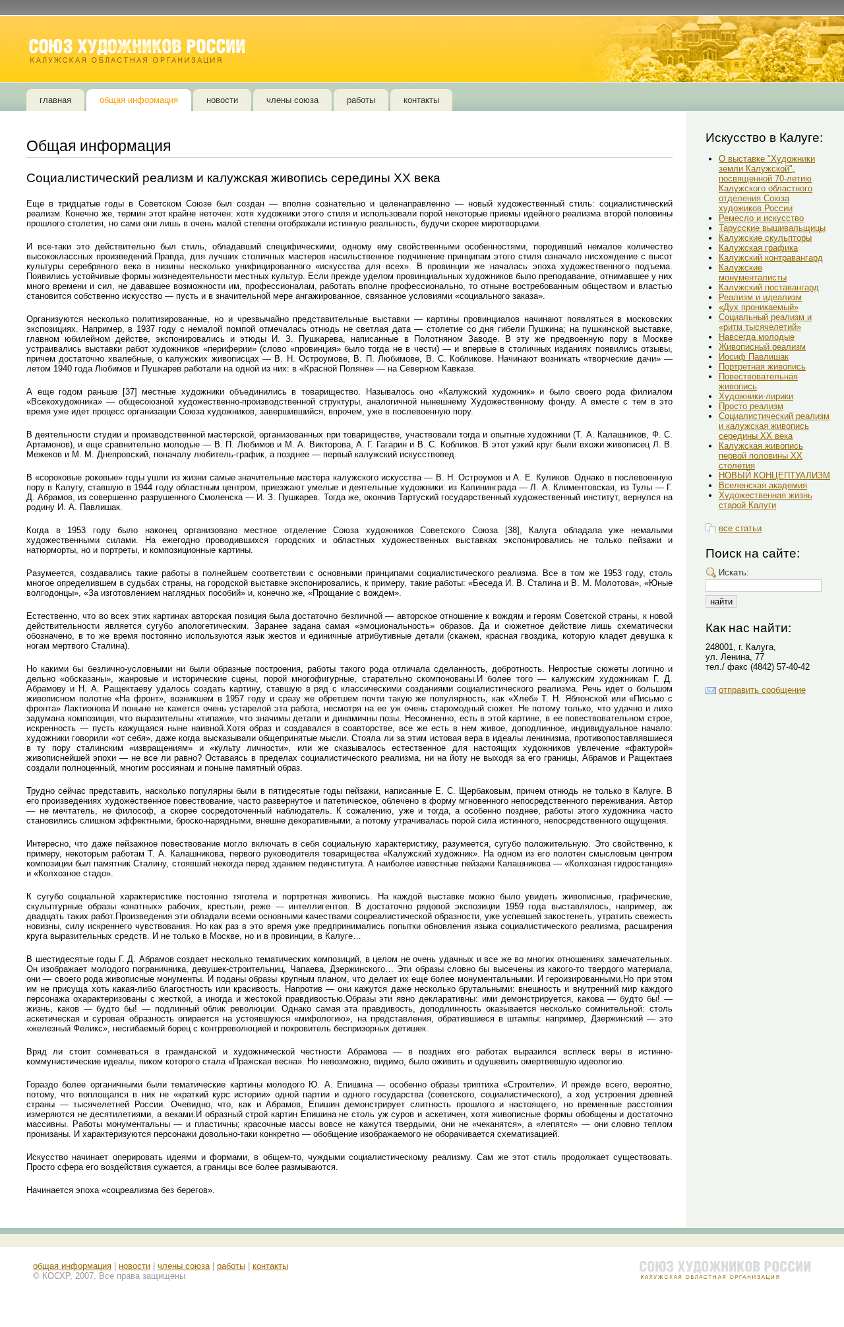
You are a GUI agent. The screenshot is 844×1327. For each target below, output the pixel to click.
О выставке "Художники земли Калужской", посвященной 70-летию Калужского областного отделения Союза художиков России (767, 183)
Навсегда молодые (757, 337)
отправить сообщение (762, 690)
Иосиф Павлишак (754, 357)
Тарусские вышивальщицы (772, 228)
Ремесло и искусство (761, 218)
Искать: (734, 572)
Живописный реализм (762, 347)
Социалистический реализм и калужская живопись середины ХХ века (774, 426)
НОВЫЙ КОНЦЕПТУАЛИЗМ (774, 475)
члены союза (184, 1266)
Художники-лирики (756, 396)
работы (231, 1266)
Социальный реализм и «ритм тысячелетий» (765, 322)
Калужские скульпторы (765, 238)
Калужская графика (758, 248)
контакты (270, 1266)
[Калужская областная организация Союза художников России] (138, 51)
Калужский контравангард (771, 258)
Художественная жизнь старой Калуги (765, 500)
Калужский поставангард (769, 287)
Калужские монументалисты (753, 272)
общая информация (72, 1266)
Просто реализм (751, 406)
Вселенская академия (763, 485)
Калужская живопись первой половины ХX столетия (761, 455)
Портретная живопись (762, 367)
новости (134, 1266)
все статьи (740, 528)
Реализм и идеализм (760, 297)
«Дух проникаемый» (759, 307)
